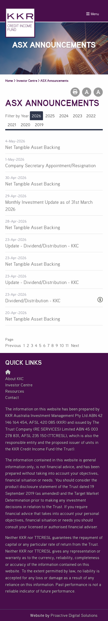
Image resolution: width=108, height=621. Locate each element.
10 (62, 345)
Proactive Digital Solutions (74, 615)
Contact (12, 397)
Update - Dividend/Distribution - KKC (42, 245)
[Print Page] (75, 92)
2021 (12, 124)
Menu (94, 13)
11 (67, 345)
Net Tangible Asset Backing (32, 147)
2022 (91, 115)
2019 (39, 124)
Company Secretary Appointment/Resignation (50, 165)
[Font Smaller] (86, 92)
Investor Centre (19, 384)
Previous (13, 345)
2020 (25, 124)
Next (75, 345)
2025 (50, 115)
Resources (14, 391)
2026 (36, 115)
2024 (63, 115)
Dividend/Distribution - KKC (33, 300)
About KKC (14, 378)
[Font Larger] (98, 92)
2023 (77, 115)
